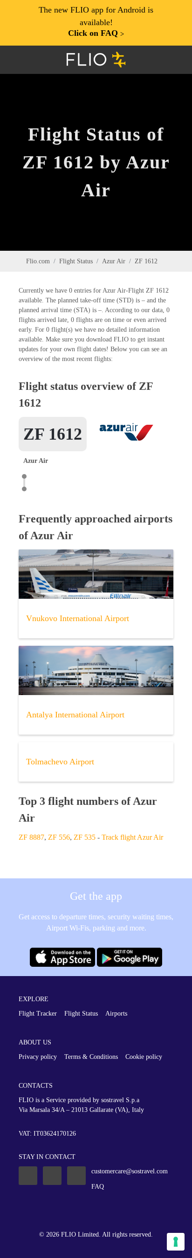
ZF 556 (59, 837)
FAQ (97, 1186)
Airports (116, 1013)
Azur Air (113, 261)
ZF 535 (85, 837)
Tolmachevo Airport (60, 761)
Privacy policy (38, 1056)
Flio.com (38, 261)
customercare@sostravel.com (129, 1171)
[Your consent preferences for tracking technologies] (176, 1242)
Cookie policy (143, 1056)
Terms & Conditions (91, 1056)
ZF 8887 (31, 837)
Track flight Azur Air (132, 837)
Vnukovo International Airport (77, 618)
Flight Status (76, 261)
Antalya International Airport (75, 714)
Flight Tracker (38, 1013)
